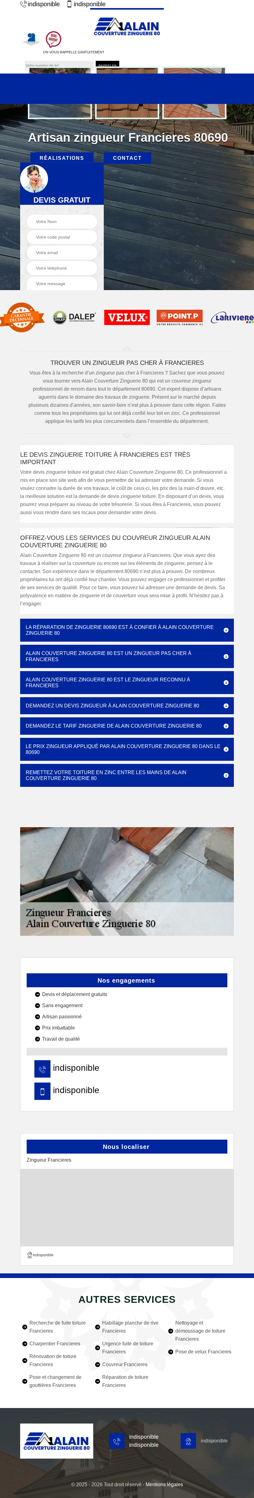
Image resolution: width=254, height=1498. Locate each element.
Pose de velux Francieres (203, 1351)
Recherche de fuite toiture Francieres (57, 1327)
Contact (127, 158)
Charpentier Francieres (54, 1343)
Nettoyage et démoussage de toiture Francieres (200, 1331)
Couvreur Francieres (124, 1364)
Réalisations (62, 158)
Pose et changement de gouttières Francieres (55, 1381)
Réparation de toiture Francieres (125, 1381)
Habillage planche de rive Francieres (130, 1327)
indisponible (44, 4)
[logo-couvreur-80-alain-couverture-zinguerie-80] (127, 25)
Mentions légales (164, 1484)
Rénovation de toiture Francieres (53, 1360)
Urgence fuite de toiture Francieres (127, 1347)
